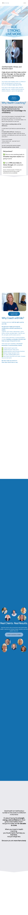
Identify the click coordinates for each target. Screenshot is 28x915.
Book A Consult (14, 98)
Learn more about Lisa (14, 313)
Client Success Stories (14, 634)
